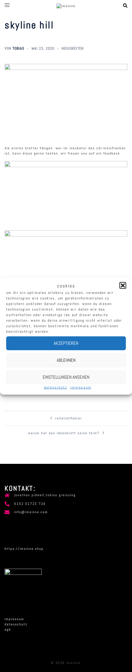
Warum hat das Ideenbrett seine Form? (63, 433)
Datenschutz (55, 387)
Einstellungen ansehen (66, 377)
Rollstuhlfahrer (68, 418)
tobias (18, 48)
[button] (123, 285)
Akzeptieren (66, 343)
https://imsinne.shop (24, 548)
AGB (8, 629)
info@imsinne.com (31, 512)
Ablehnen (66, 360)
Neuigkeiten (73, 48)
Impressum (80, 387)
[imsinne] (66, 5)
